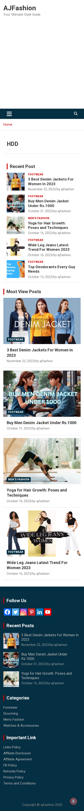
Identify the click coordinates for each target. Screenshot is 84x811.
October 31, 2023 (40, 211)
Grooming (10, 713)
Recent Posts (20, 625)
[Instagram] (23, 612)
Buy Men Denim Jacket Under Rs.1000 (48, 203)
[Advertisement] (42, 64)
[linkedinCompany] (39, 612)
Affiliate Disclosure (17, 753)
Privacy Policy (13, 777)
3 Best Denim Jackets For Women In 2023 (51, 181)
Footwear (35, 174)
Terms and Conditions (19, 783)
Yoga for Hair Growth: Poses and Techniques (48, 225)
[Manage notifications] (73, 801)
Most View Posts (23, 291)
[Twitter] (15, 612)
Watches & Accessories (21, 726)
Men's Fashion (38, 218)
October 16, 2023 (40, 233)
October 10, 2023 (40, 277)
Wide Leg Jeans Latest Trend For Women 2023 (49, 247)
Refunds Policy (14, 771)
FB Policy (10, 765)
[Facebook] (7, 612)
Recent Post (22, 166)
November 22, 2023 (42, 189)
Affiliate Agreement (17, 759)
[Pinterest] (31, 612)
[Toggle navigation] (9, 114)
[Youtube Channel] (47, 612)
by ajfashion (65, 189)
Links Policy (12, 747)
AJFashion (19, 8)
